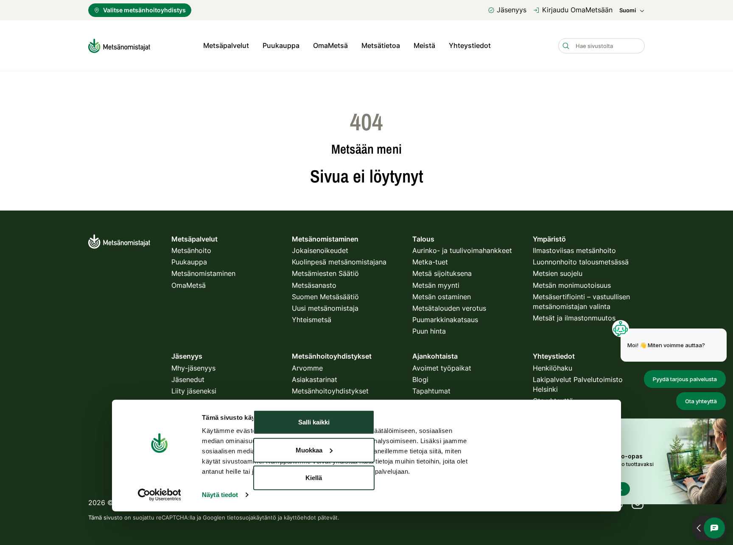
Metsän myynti (435, 285)
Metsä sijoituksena (442, 273)
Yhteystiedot (470, 45)
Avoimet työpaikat (441, 368)
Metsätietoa (380, 45)
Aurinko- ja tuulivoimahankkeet (462, 250)
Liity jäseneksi (193, 391)
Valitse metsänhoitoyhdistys (144, 10)
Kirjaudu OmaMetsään (577, 10)
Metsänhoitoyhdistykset (330, 391)
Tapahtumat (431, 391)
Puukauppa (281, 45)
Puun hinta (429, 331)
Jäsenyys (511, 10)
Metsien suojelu (557, 273)
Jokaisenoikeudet (320, 250)
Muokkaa (309, 449)
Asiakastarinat (314, 379)
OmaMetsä (330, 45)
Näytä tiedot (220, 494)
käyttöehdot (300, 517)
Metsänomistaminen (203, 273)
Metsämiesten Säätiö (325, 273)
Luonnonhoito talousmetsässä (581, 262)
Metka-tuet (430, 262)
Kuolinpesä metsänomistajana (339, 262)
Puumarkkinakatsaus (445, 319)
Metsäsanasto (314, 285)
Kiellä (313, 477)
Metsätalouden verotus (449, 308)
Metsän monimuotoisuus (572, 285)
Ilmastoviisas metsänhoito (574, 250)
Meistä (424, 45)
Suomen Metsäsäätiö (325, 296)
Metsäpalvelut (226, 45)
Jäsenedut (187, 379)
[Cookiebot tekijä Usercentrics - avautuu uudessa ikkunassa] (159, 495)
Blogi (420, 379)
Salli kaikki (314, 422)
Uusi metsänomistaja (325, 308)
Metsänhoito (191, 250)
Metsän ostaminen (441, 296)
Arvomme (307, 368)
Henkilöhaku (552, 368)
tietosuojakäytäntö (251, 517)
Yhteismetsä (311, 319)
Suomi (627, 10)
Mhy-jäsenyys (193, 368)
